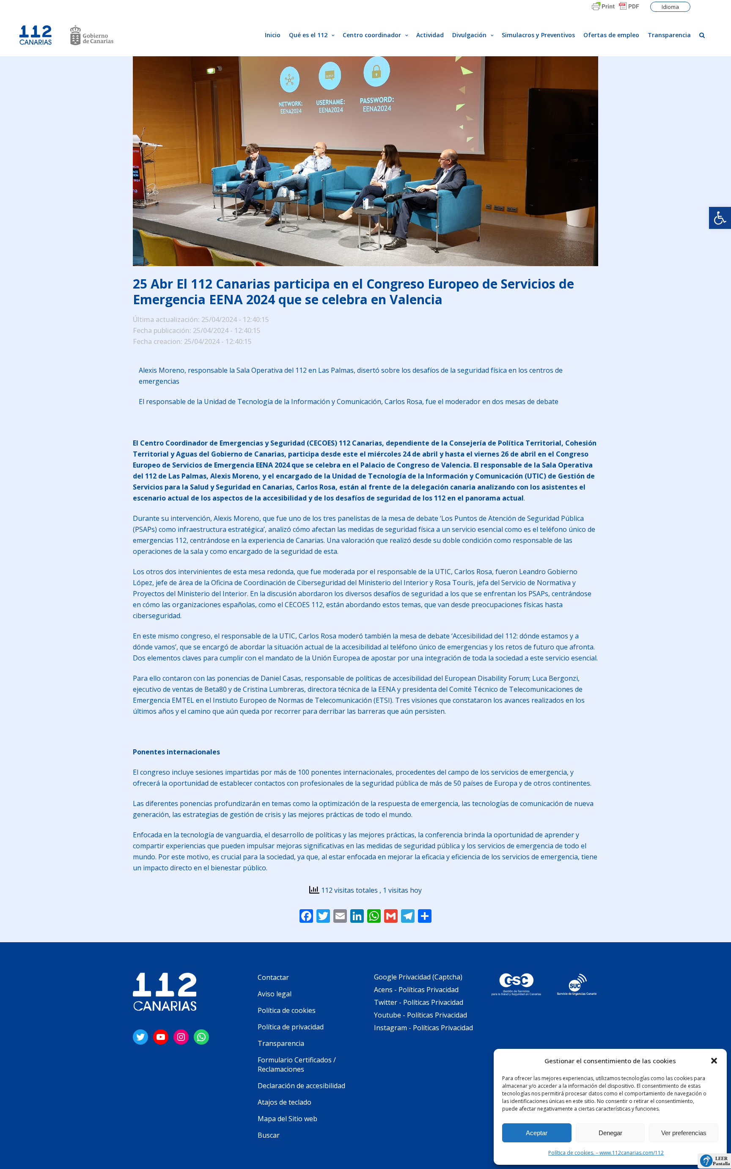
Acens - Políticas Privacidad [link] (417, 989)
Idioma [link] (670, 7)
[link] (720, 218)
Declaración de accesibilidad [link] (301, 1085)
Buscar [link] (269, 1135)
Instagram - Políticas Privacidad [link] (423, 1027)
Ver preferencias (683, 1132)
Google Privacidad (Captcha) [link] (418, 977)
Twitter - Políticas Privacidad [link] (418, 1002)
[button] (714, 1060)
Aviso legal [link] (274, 993)
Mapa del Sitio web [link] (287, 1118)
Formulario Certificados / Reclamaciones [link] (297, 1064)
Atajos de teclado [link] (284, 1102)
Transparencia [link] (281, 1043)
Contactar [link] (273, 977)
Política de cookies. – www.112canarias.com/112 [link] (606, 1152)
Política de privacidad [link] (291, 1026)
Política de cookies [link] (287, 1010)
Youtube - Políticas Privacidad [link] (420, 1015)
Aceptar (536, 1132)
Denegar (610, 1132)
